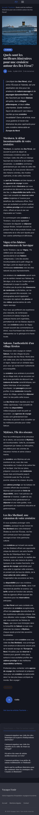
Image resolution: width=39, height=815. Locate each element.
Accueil (4, 7)
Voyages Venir (9, 789)
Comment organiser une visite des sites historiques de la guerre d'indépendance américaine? (19, 737)
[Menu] (22, 2)
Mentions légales (15, 803)
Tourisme (11, 7)
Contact (26, 803)
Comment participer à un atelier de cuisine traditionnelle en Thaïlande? (18, 761)
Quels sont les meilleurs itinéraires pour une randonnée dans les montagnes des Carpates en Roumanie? (19, 769)
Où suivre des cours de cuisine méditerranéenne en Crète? (16, 754)
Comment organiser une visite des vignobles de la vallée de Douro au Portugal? (17, 746)
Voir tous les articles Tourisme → (15, 710)
